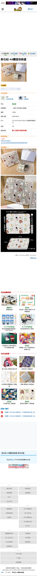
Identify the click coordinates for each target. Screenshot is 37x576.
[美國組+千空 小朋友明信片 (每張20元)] (27, 338)
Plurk (9, 497)
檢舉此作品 (33, 258)
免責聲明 (27, 493)
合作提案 (27, 537)
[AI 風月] (18, 467)
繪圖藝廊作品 (9, 533)
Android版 (18, 553)
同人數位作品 (28, 521)
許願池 (9, 517)
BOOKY (27, 526)
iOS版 (18, 558)
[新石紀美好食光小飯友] (27, 319)
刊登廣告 (27, 533)
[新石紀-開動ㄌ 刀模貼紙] (27, 394)
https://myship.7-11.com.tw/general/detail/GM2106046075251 (14, 141)
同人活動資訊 (28, 509)
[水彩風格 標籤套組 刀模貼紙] (9, 377)
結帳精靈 (18, 562)
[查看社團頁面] (20, 98)
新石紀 (3, 89)
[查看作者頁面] (3, 98)
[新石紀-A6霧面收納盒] (14, 72)
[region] (17, 275)
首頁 (2, 572)
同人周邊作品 (28, 517)
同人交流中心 (9, 537)
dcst (7, 89)
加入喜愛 (23, 53)
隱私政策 (27, 488)
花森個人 (26, 99)
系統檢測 (9, 546)
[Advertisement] (18, 31)
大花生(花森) (9, 99)
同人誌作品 (27, 513)
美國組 (18, 89)
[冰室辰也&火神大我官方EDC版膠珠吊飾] (9, 338)
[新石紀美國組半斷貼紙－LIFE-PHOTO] (9, 319)
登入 (31, 9)
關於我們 (9, 488)
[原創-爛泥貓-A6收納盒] (27, 377)
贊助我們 (27, 542)
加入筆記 (32, 53)
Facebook (9, 501)
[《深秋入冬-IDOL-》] (18, 3)
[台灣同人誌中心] (18, 9)
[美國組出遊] (9, 300)
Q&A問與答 (9, 542)
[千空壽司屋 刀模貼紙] (9, 394)
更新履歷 (9, 493)
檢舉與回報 (9, 513)
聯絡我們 (9, 509)
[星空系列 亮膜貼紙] (27, 361)
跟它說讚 (15, 53)
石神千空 (12, 89)
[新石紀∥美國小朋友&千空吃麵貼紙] (27, 300)
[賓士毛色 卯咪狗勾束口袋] (9, 361)
